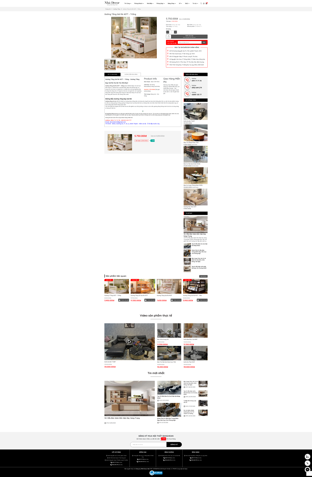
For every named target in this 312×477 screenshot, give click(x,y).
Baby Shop (171, 3)
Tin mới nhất (156, 373)
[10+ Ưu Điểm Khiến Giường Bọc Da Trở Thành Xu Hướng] (203, 413)
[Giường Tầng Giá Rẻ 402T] (169, 286)
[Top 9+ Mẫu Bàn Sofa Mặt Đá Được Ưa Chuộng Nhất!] (187, 269)
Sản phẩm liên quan (116, 276)
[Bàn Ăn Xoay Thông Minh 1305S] (196, 175)
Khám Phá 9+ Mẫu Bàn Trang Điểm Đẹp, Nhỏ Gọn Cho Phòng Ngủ (199, 252)
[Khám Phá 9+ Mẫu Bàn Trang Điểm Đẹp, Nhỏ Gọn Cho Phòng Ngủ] (187, 253)
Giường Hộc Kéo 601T (190, 207)
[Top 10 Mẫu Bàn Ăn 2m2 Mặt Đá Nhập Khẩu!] (187, 246)
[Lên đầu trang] (308, 449)
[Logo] (112, 3)
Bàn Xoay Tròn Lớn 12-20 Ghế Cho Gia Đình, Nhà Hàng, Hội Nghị (199, 260)
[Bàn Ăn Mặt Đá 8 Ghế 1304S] (196, 154)
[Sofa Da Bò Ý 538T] (129, 341)
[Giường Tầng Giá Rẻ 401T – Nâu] (195, 286)
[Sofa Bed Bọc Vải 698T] (196, 330)
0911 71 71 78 (196, 81)
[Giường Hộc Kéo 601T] (196, 197)
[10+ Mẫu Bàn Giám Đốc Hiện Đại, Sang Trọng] (196, 224)
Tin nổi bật (189, 213)
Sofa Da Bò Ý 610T (189, 121)
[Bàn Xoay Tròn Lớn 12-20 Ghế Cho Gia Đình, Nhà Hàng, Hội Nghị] (187, 261)
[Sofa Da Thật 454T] (196, 353)
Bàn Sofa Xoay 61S (163, 339)
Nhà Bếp (149, 3)
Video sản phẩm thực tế (156, 315)
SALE (186, 3)
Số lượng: (168, 29)
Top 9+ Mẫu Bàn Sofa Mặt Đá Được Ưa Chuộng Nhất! (199, 267)
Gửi (204, 42)
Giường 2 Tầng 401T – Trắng (112, 295)
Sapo (186, 469)
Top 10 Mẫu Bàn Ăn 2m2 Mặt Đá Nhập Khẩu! (199, 244)
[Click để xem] (134, 37)
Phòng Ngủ (160, 3)
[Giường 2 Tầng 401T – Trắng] (116, 286)
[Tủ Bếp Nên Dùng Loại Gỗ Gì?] (203, 403)
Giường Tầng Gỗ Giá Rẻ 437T (139, 295)
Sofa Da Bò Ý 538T (110, 362)
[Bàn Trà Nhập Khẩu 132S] (196, 132)
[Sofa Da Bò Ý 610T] (196, 111)
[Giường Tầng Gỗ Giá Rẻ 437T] (143, 286)
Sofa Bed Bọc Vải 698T (190, 339)
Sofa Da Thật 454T (189, 362)
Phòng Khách (138, 3)
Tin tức (195, 3)
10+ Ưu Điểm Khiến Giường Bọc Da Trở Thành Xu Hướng (189, 412)
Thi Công (127, 3)
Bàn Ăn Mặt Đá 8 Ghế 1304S (192, 164)
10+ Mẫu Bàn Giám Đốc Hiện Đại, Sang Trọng (195, 235)
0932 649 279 (197, 88)
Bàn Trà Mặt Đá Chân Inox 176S (166, 362)
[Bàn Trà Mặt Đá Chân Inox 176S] (169, 353)
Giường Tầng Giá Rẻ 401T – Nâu (192, 295)
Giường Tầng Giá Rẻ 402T (164, 295)
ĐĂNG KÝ (174, 444)
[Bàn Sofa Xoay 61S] (169, 330)
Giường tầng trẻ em (111, 101)
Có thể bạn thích (191, 100)
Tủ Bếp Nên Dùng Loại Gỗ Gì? (190, 401)
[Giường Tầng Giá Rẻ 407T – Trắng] (120, 142)
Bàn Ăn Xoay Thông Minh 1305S (193, 185)
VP (180, 3)
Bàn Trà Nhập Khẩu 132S (191, 142)
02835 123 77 (197, 95)
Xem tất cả (203, 276)
